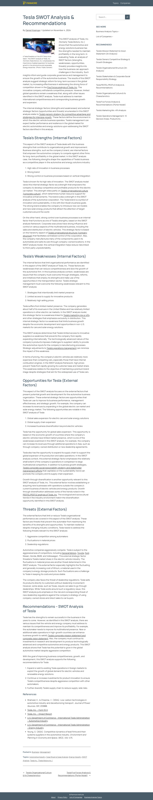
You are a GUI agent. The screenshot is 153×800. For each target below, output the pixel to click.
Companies (125, 3)
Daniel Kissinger (33, 30)
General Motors (69, 553)
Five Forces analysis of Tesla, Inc (62, 87)
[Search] (127, 17)
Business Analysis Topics (93, 797)
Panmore (31, 3)
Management (45, 752)
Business (35, 752)
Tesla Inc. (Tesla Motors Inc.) (41, 760)
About (53, 797)
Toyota (80, 553)
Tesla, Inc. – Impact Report (39, 714)
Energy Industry (75, 757)
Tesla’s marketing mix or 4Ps (76, 315)
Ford (87, 553)
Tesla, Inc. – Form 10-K (37, 710)
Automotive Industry (37, 757)
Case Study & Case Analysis (57, 757)
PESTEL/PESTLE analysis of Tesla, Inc (40, 494)
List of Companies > (104, 36)
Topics (116, 3)
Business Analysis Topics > (107, 31)
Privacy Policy (62, 797)
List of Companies (75, 797)
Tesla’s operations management (61, 348)
